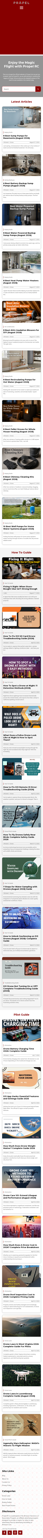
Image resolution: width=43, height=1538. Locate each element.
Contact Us (6, 1482)
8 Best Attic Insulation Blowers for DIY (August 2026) (21, 331)
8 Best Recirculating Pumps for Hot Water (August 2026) (19, 381)
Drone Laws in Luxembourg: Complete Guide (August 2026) (19, 1395)
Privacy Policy (6, 1485)
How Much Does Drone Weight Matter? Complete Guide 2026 (19, 1147)
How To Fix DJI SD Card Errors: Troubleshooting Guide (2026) (19, 637)
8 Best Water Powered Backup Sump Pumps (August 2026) (19, 234)
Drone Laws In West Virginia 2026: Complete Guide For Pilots (21, 1345)
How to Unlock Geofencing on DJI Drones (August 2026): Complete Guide (20, 938)
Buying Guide (8, 132)
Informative (7, 1045)
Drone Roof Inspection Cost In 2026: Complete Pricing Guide (19, 1295)
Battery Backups (9, 180)
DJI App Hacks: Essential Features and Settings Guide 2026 (21, 1097)
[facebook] (4, 1532)
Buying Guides (7, 1502)
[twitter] (10, 1532)
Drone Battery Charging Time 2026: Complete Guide (18, 1050)
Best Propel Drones (8, 1505)
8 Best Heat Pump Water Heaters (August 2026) (20, 281)
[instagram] (15, 1532)
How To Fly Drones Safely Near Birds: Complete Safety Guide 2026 (19, 837)
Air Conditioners (9, 326)
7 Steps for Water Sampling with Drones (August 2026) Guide (20, 888)
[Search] (38, 89)
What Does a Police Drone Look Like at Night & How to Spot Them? (19, 737)
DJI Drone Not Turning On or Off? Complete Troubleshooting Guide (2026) (20, 988)
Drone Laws (8, 1341)
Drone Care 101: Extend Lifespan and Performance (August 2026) (20, 1196)
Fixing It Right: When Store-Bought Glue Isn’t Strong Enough (20, 587)
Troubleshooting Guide (11, 983)
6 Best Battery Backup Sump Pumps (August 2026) (18, 184)
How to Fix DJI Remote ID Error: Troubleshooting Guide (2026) (20, 788)
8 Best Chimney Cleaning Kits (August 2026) (18, 478)
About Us (5, 1479)
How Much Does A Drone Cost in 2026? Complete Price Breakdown (21, 1246)
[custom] (20, 1532)
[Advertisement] (21, 32)
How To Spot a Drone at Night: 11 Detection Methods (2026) (20, 687)
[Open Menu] (21, 7)
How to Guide (6, 1499)
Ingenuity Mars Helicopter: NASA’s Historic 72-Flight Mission (21, 1444)
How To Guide (8, 583)
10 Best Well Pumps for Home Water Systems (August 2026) (18, 527)
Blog (3, 1476)
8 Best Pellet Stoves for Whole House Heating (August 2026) (19, 430)
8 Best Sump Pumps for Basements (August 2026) (16, 137)
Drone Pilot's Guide (10, 831)
